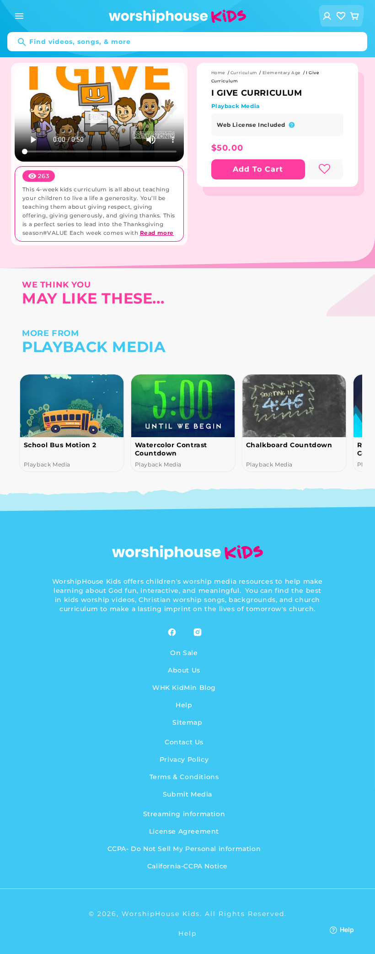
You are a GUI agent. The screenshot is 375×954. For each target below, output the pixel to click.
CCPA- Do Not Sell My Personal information (184, 849)
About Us (184, 670)
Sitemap (187, 722)
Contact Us (184, 742)
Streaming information (184, 814)
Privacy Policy (184, 759)
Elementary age (281, 72)
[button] (19, 16)
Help (184, 705)
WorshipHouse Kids (161, 914)
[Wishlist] (341, 16)
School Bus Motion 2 (59, 445)
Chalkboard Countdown (289, 445)
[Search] (17, 42)
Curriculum (243, 72)
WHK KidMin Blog (184, 687)
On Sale (184, 653)
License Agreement (184, 831)
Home (218, 72)
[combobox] (187, 41)
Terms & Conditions (184, 777)
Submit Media (187, 794)
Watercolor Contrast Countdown (170, 449)
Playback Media (235, 106)
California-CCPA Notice (187, 866)
